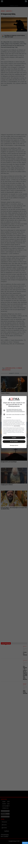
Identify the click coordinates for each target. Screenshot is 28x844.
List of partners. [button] (17, 425)
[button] (14, 418)
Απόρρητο (25, 842)
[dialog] (14, 422)
